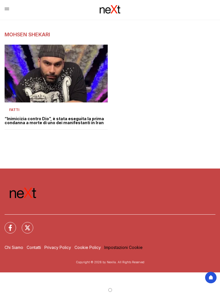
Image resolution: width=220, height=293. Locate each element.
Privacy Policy (57, 247)
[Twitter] (24, 224)
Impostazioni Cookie (123, 247)
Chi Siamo (14, 247)
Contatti (34, 247)
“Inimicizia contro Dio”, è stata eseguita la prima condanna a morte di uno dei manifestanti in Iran (54, 121)
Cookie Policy (87, 247)
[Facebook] (7, 224)
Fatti (14, 110)
